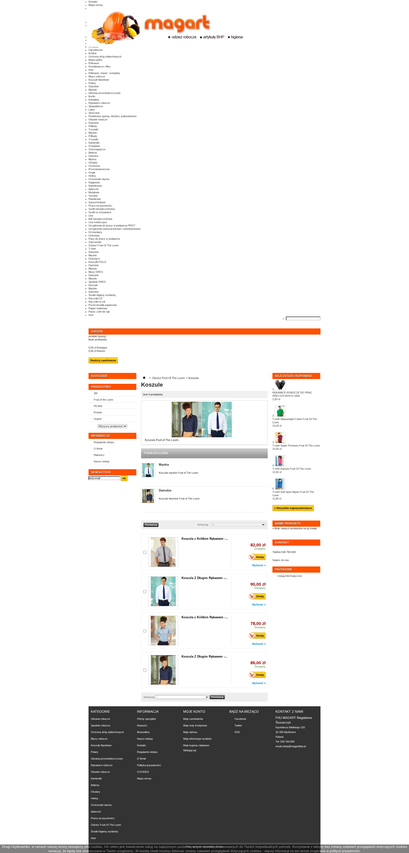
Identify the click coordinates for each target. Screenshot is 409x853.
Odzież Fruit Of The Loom (104, 245)
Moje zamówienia (193, 718)
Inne (91, 69)
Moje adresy (190, 732)
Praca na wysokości (100, 205)
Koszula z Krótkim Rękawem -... (205, 538)
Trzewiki (93, 129)
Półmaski (94, 63)
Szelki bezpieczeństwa (102, 209)
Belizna (93, 152)
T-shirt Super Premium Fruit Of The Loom (296, 447)
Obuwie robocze (98, 119)
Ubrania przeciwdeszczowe (104, 93)
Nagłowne (94, 182)
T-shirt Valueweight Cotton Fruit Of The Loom (294, 422)
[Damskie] (148, 496)
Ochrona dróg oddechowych (105, 56)
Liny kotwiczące (98, 222)
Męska (92, 159)
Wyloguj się (189, 750)
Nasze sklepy (102, 461)
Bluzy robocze (97, 76)
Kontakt (93, 1)
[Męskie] (148, 470)
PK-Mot (98, 406)
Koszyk (97, 331)
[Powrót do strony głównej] (144, 378)
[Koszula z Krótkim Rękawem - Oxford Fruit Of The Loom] (163, 630)
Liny (91, 215)
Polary (92, 83)
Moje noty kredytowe (195, 725)
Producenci (101, 387)
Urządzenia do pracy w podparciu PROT (112, 225)
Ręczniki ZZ (95, 298)
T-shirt (92, 248)
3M (95, 393)
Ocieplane (94, 146)
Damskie (94, 86)
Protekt (98, 412)
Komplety (94, 99)
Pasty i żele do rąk (99, 311)
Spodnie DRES (97, 281)
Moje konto (194, 711)
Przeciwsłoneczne (99, 169)
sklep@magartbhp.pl (294, 746)
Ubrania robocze (100, 718)
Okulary (93, 162)
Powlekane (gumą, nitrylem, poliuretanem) (113, 116)
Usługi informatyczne (290, 576)
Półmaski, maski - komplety (104, 73)
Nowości (142, 725)
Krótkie (93, 53)
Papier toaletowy (98, 308)
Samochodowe (97, 202)
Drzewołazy (95, 232)
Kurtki (92, 96)
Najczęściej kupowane (293, 376)
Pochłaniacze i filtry (100, 66)
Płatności (99, 455)
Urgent (98, 418)
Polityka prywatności (149, 765)
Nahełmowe (95, 185)
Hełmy (92, 175)
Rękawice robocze (99, 103)
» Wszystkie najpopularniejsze (293, 508)
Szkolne (93, 195)
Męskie (93, 89)
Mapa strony (96, 5)
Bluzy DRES (96, 271)
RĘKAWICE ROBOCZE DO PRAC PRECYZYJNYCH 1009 (292, 396)
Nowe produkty (288, 523)
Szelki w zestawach (100, 212)
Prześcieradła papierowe (103, 305)
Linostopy (94, 235)
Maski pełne (95, 59)
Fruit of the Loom (103, 399)
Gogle (92, 172)
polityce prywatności (345, 851)
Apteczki (93, 189)
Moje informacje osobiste (197, 738)
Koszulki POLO (97, 262)
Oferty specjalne (146, 718)
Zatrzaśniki (95, 242)
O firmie (98, 448)
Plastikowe (95, 199)
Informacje (100, 436)
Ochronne (94, 165)
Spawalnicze (96, 106)
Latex (92, 109)
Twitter (238, 725)
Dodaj (260, 557)
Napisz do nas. (281, 560)
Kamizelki (94, 142)
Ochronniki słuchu (99, 179)
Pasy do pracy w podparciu (104, 238)
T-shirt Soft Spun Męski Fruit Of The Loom (293, 495)
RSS (237, 732)
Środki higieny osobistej (102, 295)
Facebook (240, 718)
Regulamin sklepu (104, 442)
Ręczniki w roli (97, 301)
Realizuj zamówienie (103, 360)
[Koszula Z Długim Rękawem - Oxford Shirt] (163, 591)
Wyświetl (257, 565)
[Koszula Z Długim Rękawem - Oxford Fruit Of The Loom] (163, 670)
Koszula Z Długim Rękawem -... (204, 578)
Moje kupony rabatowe (196, 745)
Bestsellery (143, 732)
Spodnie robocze (100, 725)
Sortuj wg (202, 524)
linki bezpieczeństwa (100, 218)
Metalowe (94, 192)
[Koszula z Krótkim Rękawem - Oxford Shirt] (163, 552)
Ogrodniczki (95, 50)
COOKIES (143, 771)
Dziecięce (94, 258)
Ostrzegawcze (97, 149)
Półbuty (93, 126)
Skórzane (94, 112)
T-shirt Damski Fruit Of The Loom (291, 470)
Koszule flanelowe (99, 79)
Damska (93, 156)
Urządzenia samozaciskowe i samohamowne (115, 228)
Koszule (93, 285)
